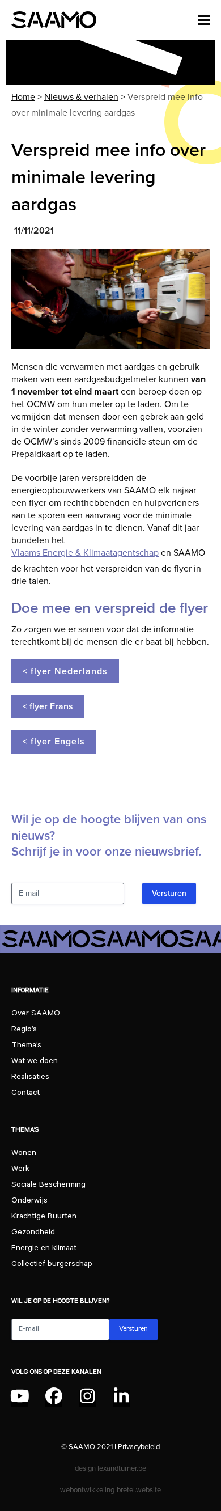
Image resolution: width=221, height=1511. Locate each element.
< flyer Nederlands (65, 671)
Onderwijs (29, 1201)
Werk (20, 1169)
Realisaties (30, 1077)
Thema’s (26, 1046)
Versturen (169, 893)
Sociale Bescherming (48, 1185)
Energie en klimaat (43, 1249)
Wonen (23, 1153)
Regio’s (24, 1030)
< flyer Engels (54, 741)
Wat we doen (34, 1061)
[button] (204, 20)
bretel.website (139, 1489)
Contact (25, 1093)
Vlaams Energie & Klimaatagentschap (85, 553)
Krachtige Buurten (43, 1217)
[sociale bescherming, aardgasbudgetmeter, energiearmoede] (110, 299)
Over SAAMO (35, 1014)
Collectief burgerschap (51, 1264)
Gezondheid (33, 1233)
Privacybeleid (139, 1446)
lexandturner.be (121, 1468)
